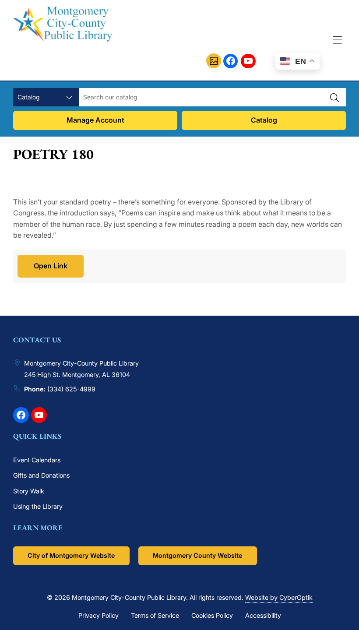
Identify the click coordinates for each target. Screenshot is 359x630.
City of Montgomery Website (71, 555)
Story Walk (28, 491)
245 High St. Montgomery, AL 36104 (77, 374)
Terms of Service (155, 615)
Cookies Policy (212, 615)
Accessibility (263, 615)
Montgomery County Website (197, 555)
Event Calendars (36, 460)
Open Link (50, 265)
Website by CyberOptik (279, 597)
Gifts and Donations (41, 475)
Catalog (264, 120)
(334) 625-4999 (71, 389)
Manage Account (95, 120)
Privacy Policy (98, 615)
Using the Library (38, 506)
